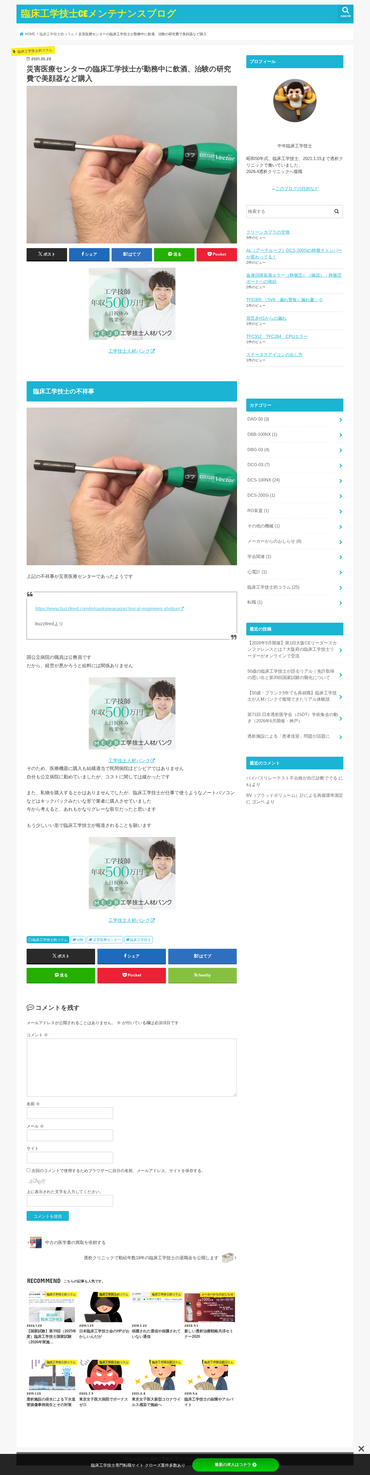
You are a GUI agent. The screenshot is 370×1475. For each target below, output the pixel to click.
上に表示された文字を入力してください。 (65, 1191)
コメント (37, 1035)
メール (35, 1126)
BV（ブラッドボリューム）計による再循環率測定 (294, 795)
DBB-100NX (262, 434)
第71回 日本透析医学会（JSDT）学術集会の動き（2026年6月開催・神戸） (292, 717)
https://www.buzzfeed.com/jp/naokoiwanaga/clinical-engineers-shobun (107, 608)
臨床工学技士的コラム (50, 940)
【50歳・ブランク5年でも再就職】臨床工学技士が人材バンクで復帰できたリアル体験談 (292, 696)
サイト (33, 1148)
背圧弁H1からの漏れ (266, 318)
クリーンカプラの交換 (268, 232)
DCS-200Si (261, 495)
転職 (254, 602)
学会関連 (259, 556)
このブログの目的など (297, 188)
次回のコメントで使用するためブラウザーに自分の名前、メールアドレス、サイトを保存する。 (119, 1170)
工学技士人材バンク (129, 351)
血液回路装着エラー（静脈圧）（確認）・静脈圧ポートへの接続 (294, 278)
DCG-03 (258, 464)
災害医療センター (107, 940)
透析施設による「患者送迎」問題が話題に (288, 736)
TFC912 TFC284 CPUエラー (277, 336)
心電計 (257, 572)
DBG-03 (258, 449)
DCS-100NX (263, 480)
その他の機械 (263, 526)
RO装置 (258, 510)
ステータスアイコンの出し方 (274, 354)
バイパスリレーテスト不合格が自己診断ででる (291, 778)
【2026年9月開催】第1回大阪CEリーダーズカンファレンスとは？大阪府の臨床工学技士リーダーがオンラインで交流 (292, 649)
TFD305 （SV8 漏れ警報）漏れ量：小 (284, 299)
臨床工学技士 (140, 940)
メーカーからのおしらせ (274, 541)
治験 (80, 940)
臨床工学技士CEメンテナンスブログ (98, 13)
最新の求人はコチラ (233, 1464)
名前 (33, 1104)
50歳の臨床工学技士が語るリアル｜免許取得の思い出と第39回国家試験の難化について (290, 674)
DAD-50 (258, 419)
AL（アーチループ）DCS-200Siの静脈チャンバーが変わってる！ (294, 253)
